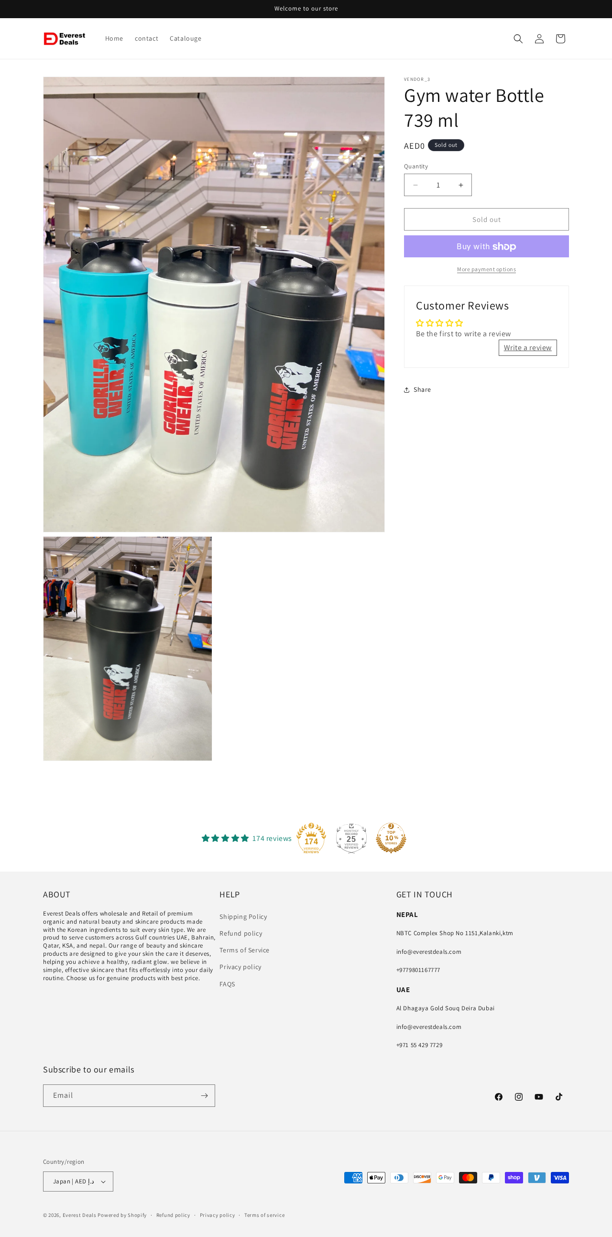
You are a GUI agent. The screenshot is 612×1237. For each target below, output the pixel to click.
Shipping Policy (243, 916)
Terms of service (264, 1214)
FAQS (227, 983)
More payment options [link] (486, 269)
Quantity (416, 166)
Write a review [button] (528, 347)
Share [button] (422, 390)
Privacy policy (240, 966)
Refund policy (240, 933)
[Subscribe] (204, 1095)
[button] (518, 38)
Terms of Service (244, 950)
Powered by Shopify (122, 1215)
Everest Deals (80, 1215)
